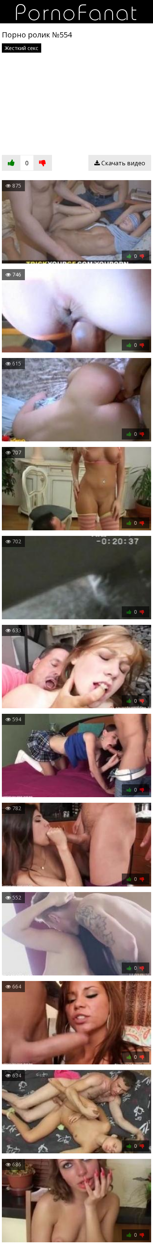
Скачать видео (122, 163)
